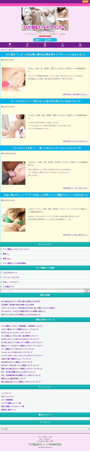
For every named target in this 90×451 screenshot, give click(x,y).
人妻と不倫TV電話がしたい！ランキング (16, 359)
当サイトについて (7, 396)
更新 (7, 258)
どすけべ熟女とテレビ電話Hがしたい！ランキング (19, 329)
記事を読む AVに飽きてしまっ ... (76, 94)
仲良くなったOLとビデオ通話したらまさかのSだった (21, 314)
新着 (6, 254)
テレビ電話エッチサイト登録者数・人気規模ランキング (21, 326)
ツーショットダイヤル (11, 277)
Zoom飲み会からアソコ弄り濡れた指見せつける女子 (20, 301)
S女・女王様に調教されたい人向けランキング (18, 372)
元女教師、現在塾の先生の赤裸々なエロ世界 (17, 305)
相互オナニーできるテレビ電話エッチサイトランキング (21, 346)
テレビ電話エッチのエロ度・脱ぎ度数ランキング (19, 336)
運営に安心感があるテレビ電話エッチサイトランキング (21, 369)
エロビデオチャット (10, 272)
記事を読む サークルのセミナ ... (76, 141)
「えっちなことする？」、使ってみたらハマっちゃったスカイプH (46, 148)
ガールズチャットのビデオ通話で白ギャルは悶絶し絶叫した (23, 311)
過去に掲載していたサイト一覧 (12, 406)
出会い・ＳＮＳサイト (11, 282)
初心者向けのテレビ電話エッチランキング (16, 362)
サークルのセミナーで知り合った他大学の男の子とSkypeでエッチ (46, 101)
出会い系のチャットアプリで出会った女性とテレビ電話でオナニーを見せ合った (46, 195)
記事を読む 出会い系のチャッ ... (76, 235)
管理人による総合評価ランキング (13, 378)
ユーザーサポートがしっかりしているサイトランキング (21, 355)
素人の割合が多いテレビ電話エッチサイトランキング (21, 382)
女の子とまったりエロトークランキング (16, 332)
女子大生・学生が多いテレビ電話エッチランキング (20, 365)
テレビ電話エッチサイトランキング (16, 249)
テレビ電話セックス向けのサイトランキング (17, 349)
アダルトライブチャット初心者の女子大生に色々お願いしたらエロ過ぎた (28, 308)
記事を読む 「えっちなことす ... (76, 188)
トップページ (6, 393)
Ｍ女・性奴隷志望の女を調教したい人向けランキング (21, 375)
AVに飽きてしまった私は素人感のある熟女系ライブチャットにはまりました (46, 54)
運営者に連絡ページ (8, 410)
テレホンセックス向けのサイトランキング (16, 352)
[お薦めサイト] (39, 40)
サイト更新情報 (7, 400)
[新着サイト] (51, 40)
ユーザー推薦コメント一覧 (11, 403)
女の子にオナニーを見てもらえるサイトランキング (20, 339)
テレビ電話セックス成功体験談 (14, 263)
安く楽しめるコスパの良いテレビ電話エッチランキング (21, 342)
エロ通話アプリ (8, 286)
